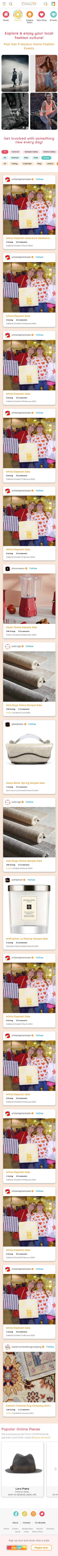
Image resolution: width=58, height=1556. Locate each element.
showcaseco (18, 568)
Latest (50, 163)
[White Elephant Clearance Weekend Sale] (29, 209)
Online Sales (49, 152)
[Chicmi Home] (6, 14)
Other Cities (37, 1531)
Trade (26, 1531)
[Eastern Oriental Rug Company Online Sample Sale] (29, 1377)
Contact (26, 1523)
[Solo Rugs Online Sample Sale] (29, 676)
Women (15, 158)
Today (15, 163)
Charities (50, 1529)
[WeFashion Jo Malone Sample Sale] (29, 910)
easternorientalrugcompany (27, 1346)
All (5, 152)
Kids (36, 158)
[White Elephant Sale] (29, 287)
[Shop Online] (42, 14)
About (15, 1523)
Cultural (15, 152)
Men (26, 158)
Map (39, 163)
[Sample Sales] (30, 14)
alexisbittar (18, 724)
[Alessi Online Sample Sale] (29, 598)
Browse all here (41, 1437)
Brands (40, 1529)
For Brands (40, 1523)
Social (17, 1531)
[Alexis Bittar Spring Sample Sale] (29, 754)
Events (15, 1529)
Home (46, 158)
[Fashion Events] (18, 14)
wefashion (17, 879)
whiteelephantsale (21, 179)
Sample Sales (31, 152)
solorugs (17, 646)
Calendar (27, 163)
